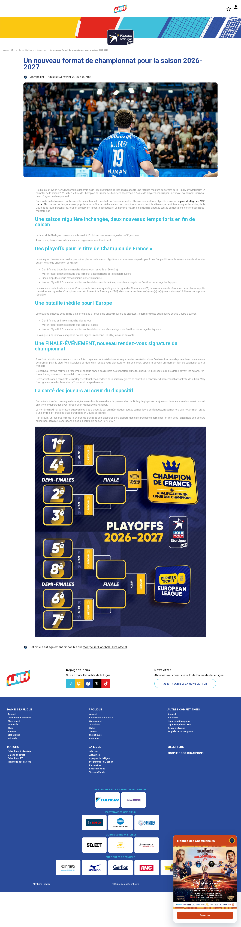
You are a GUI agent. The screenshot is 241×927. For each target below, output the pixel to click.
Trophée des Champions (185, 753)
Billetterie (176, 746)
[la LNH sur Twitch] (79, 683)
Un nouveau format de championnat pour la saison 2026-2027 (79, 50)
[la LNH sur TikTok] (105, 683)
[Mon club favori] (229, 9)
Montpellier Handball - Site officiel (105, 647)
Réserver (205, 915)
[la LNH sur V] (97, 683)
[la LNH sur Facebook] (88, 683)
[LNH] (120, 8)
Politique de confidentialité (125, 884)
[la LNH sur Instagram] (70, 683)
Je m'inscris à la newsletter (185, 683)
